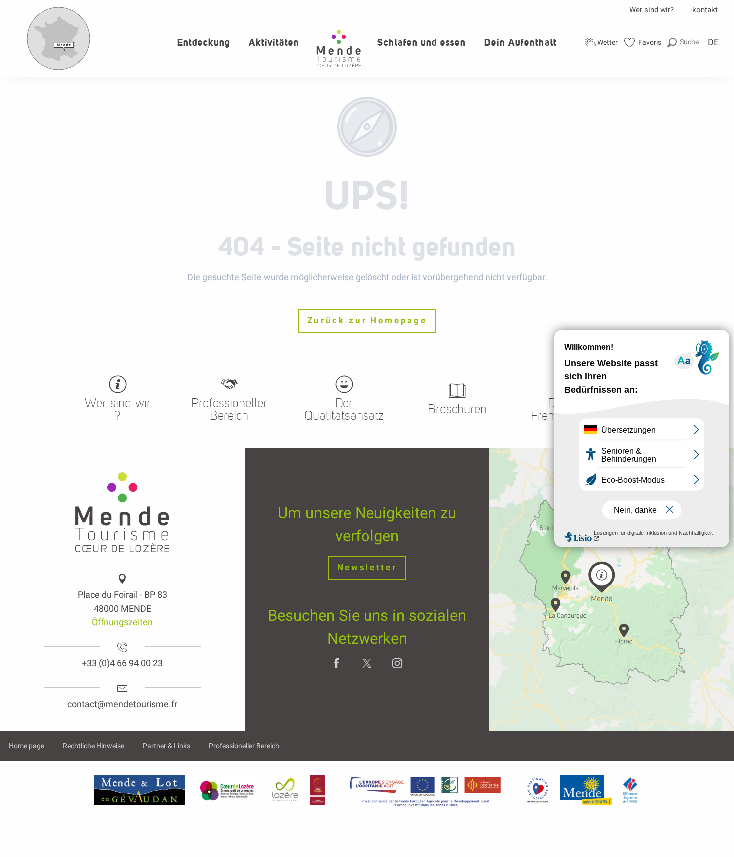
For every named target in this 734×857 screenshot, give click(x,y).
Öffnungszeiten (122, 622)
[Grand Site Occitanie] (318, 790)
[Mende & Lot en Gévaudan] (140, 790)
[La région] (425, 790)
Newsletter (367, 567)
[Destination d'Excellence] (537, 790)
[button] (683, 42)
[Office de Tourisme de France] (630, 790)
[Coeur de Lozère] (228, 790)
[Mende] (586, 790)
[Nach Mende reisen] (58, 68)
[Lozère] (285, 790)
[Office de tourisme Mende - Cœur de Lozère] (339, 48)
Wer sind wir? (651, 9)
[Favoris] (643, 42)
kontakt (705, 9)
